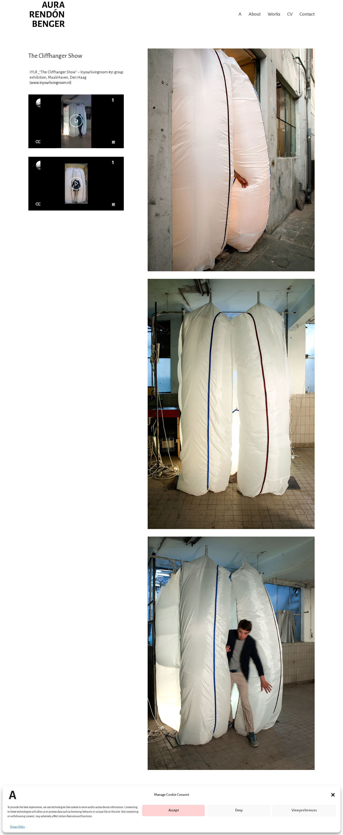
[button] (332, 794)
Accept (173, 810)
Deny (239, 810)
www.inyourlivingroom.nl (50, 83)
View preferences (304, 810)
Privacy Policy (17, 826)
